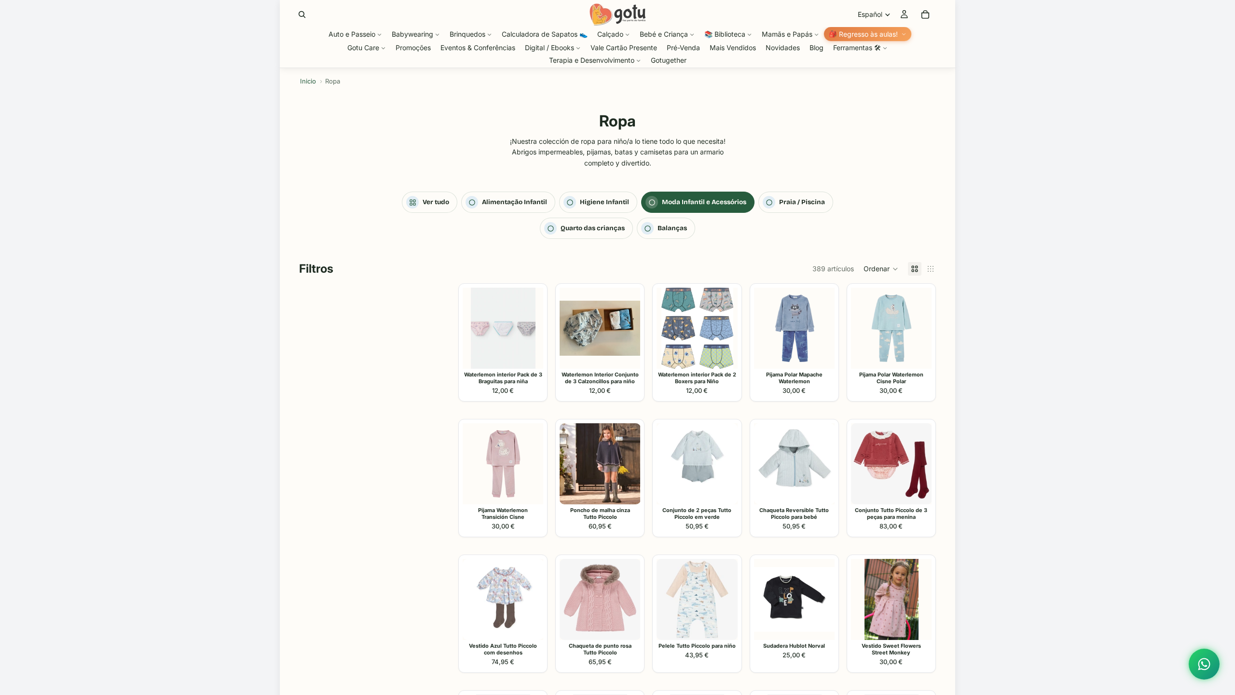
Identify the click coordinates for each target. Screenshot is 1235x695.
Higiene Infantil (604, 202)
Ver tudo (436, 202)
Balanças (672, 228)
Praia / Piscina (802, 202)
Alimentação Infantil (514, 202)
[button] (881, 268)
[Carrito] (925, 14)
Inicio (308, 81)
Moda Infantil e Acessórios (704, 202)
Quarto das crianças (593, 228)
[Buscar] (302, 14)
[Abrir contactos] (1204, 664)
